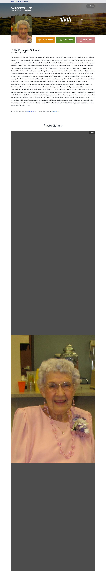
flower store (55, 111)
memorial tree (30, 111)
